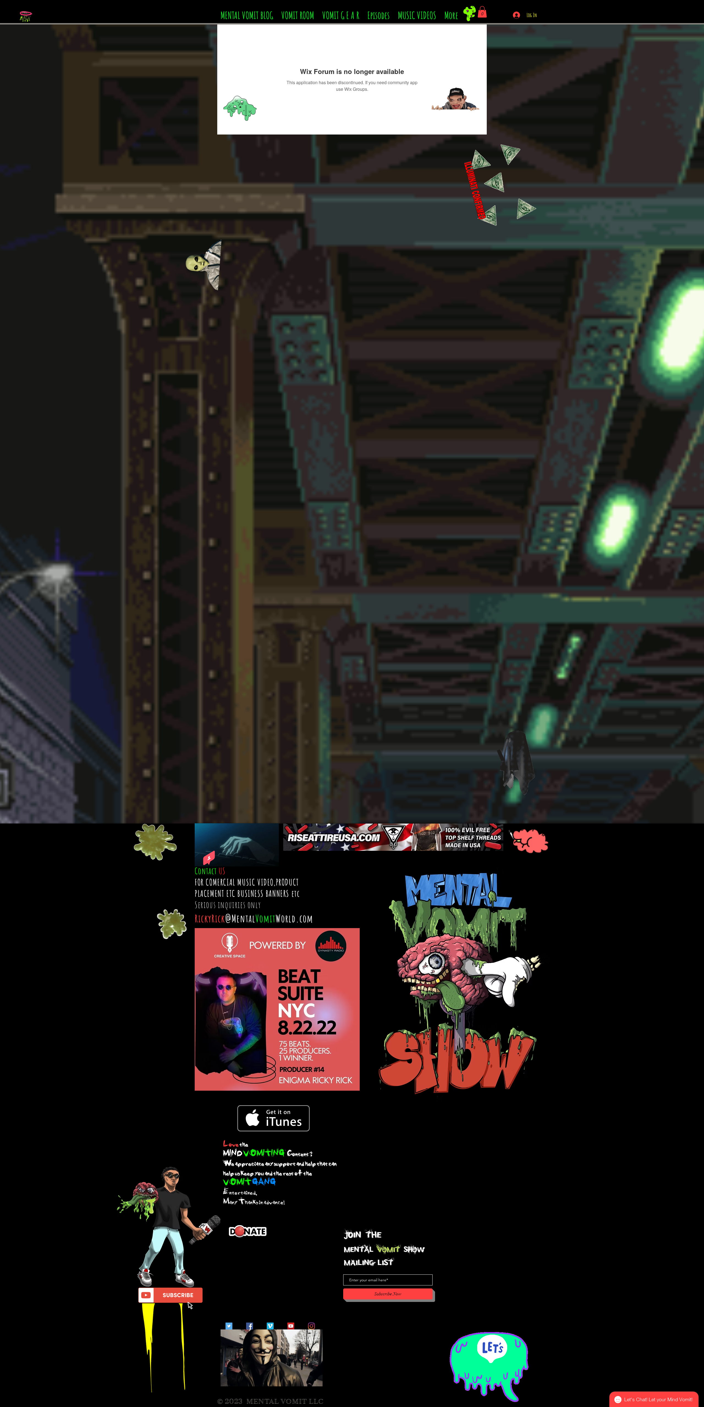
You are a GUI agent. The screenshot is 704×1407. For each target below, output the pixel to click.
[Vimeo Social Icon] (270, 1326)
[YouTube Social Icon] (290, 1326)
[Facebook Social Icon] (249, 1326)
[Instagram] (311, 1326)
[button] (482, 12)
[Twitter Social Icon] (229, 1326)
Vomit (265, 918)
